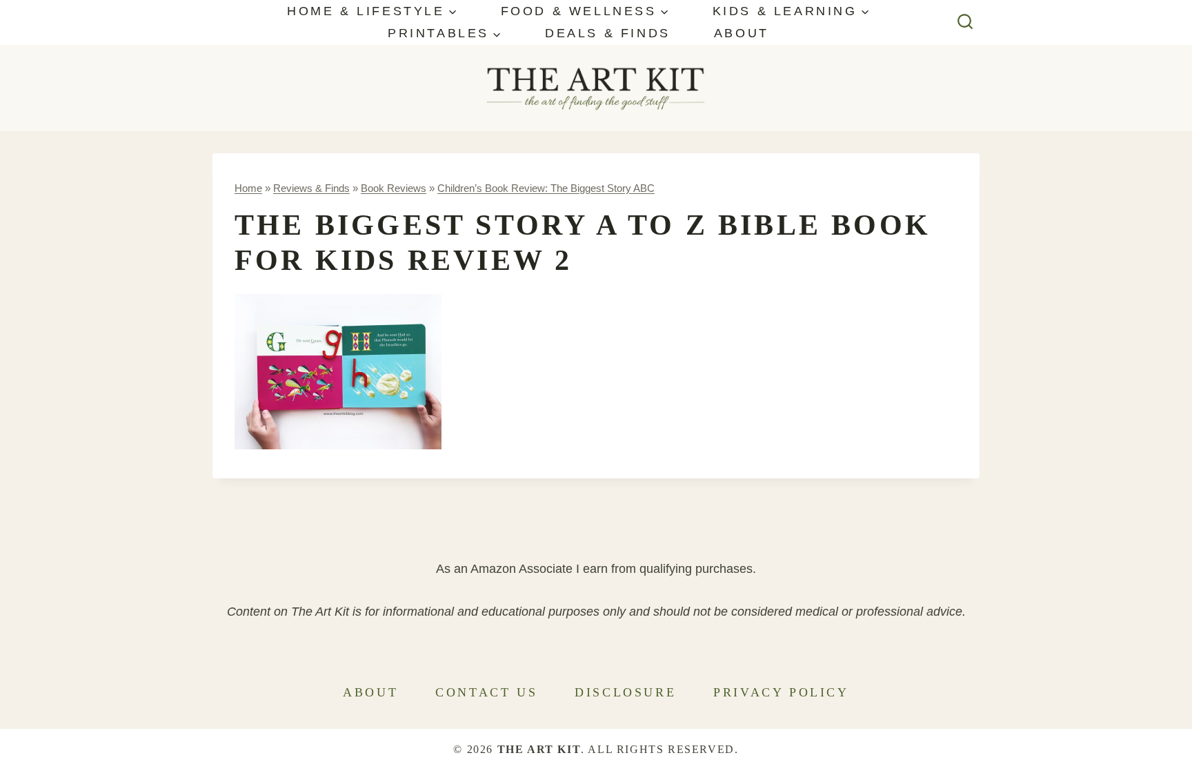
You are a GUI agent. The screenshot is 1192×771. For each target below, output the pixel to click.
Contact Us (486, 692)
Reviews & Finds (311, 188)
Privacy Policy (780, 692)
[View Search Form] (965, 22)
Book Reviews (393, 188)
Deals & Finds (607, 33)
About (741, 33)
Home (248, 188)
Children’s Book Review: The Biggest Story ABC (546, 188)
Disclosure (625, 692)
